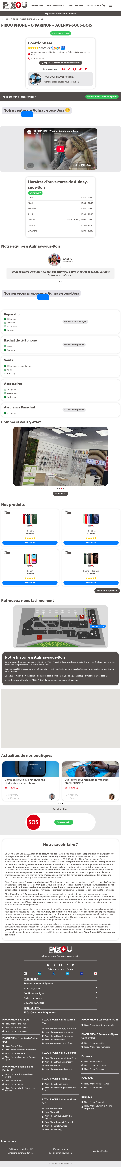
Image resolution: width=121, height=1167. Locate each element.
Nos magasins (32, 988)
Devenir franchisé (34, 1002)
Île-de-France (19, 19)
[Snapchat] (74, 69)
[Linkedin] (85, 69)
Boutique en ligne (34, 993)
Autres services (33, 998)
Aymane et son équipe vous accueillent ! (62, 81)
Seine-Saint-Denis (35, 19)
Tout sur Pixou (32, 1007)
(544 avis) (46, 47)
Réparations (31, 978)
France (7, 19)
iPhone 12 (91, 530)
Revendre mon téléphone (39, 983)
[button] (110, 5)
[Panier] (103, 5)
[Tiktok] (80, 69)
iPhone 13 (30, 530)
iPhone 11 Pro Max (91, 570)
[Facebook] (63, 69)
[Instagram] (69, 69)
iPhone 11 (30, 570)
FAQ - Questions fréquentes (40, 1012)
